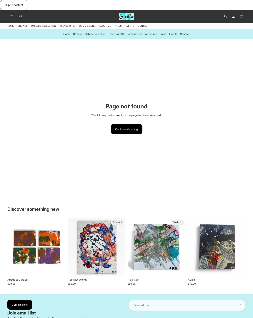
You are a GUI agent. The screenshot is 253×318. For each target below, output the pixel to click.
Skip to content (13, 4)
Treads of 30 (116, 34)
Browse (77, 34)
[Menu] (11, 16)
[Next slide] (59, 247)
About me (151, 34)
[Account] (233, 16)
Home (66, 34)
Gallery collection (95, 34)
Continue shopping (126, 129)
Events (173, 34)
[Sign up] (240, 305)
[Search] (21, 16)
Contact (185, 34)
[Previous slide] (13, 247)
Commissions (134, 34)
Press (163, 34)
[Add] (59, 270)
